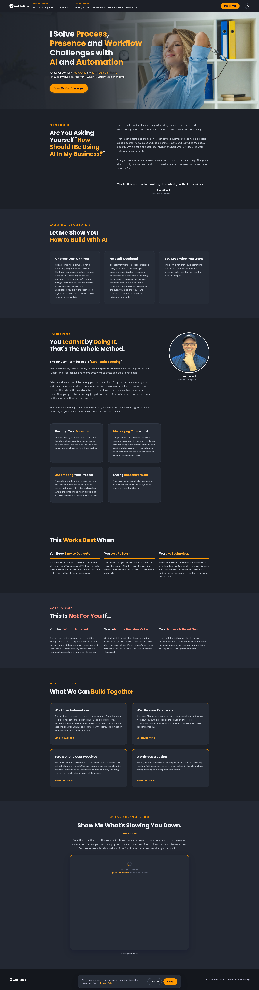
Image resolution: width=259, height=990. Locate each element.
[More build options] (55, 7)
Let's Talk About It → (66, 737)
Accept (170, 981)
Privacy (231, 979)
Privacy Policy (107, 983)
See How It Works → (147, 737)
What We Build (115, 7)
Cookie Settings (243, 979)
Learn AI (64, 7)
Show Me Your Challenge (68, 88)
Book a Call (131, 7)
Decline (155, 981)
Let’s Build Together (43, 7)
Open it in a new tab (120, 872)
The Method (99, 7)
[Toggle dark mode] (247, 6)
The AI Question (82, 7)
